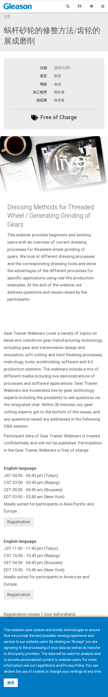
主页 (7, 16)
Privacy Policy (73, 665)
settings (76, 671)
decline (9, 671)
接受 (10, 683)
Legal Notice (45, 665)
